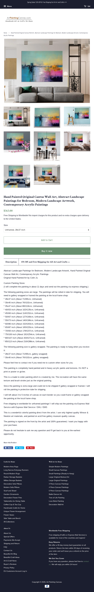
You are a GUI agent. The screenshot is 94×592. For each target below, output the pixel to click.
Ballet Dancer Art (55, 494)
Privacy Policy (9, 568)
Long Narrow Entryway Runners (16, 470)
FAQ (5, 547)
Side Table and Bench (12, 518)
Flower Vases (9, 515)
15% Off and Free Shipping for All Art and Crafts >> (45, 261)
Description (11, 261)
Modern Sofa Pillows (11, 487)
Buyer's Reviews (10, 564)
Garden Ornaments (11, 494)
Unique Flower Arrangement (14, 511)
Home (5, 33)
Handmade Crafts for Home (14, 508)
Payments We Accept (12, 540)
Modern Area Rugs (11, 467)
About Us (7, 533)
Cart (88, 6)
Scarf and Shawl (10, 491)
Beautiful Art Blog (10, 554)
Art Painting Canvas (54, 582)
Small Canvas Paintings (58, 470)
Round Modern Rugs (12, 474)
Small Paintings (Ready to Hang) (61, 474)
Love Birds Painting (56, 501)
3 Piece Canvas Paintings (59, 484)
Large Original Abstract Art (59, 477)
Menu (9, 6)
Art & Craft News (10, 561)
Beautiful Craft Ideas (11, 557)
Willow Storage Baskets (13, 480)
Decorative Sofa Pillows (13, 484)
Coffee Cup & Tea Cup (12, 504)
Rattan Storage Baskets (13, 477)
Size (6, 225)
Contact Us (8, 550)
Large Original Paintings (58, 480)
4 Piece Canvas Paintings (59, 487)
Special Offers (9, 537)
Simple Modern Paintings (58, 467)
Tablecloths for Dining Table (14, 501)
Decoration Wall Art (56, 504)
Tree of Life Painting (56, 498)
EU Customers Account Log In (15, 571)
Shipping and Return (12, 543)
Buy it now (47, 251)
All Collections (9, 522)
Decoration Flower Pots (13, 498)
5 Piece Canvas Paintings (59, 491)
